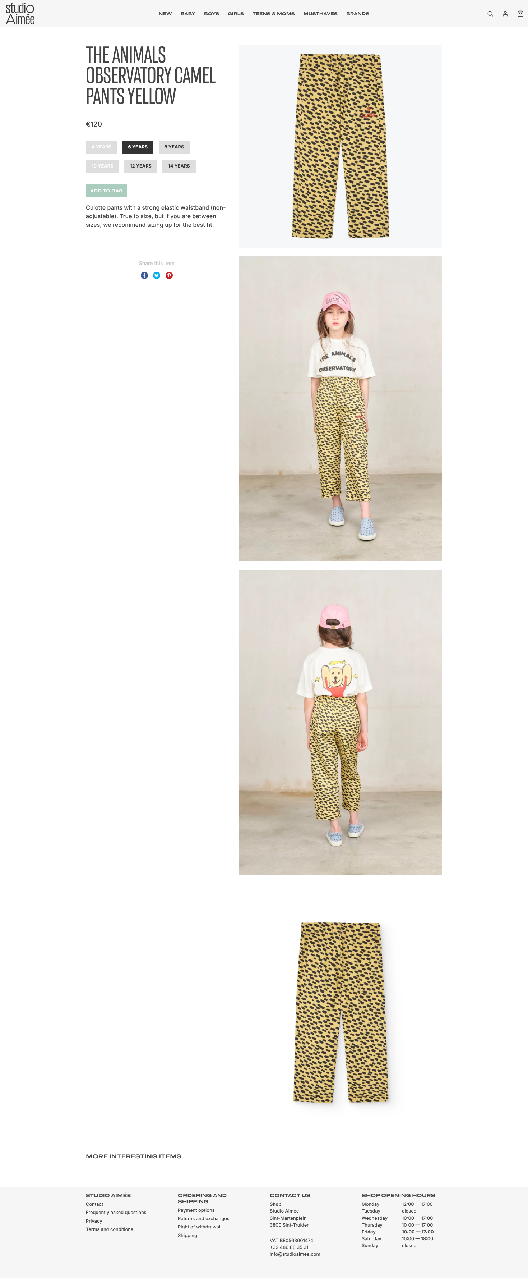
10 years (103, 166)
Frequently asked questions (116, 1212)
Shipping (187, 1235)
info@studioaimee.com (295, 1254)
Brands (357, 13)
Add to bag (106, 191)
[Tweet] (156, 278)
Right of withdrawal (199, 1227)
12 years (141, 166)
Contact (94, 1204)
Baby (188, 13)
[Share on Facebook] (144, 278)
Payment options (196, 1210)
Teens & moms (274, 13)
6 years (138, 147)
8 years (174, 147)
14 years (179, 166)
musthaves (321, 13)
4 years (101, 147)
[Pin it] (169, 278)
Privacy (94, 1221)
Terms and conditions (109, 1229)
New (165, 13)
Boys (211, 13)
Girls (236, 13)
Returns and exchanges (204, 1219)
